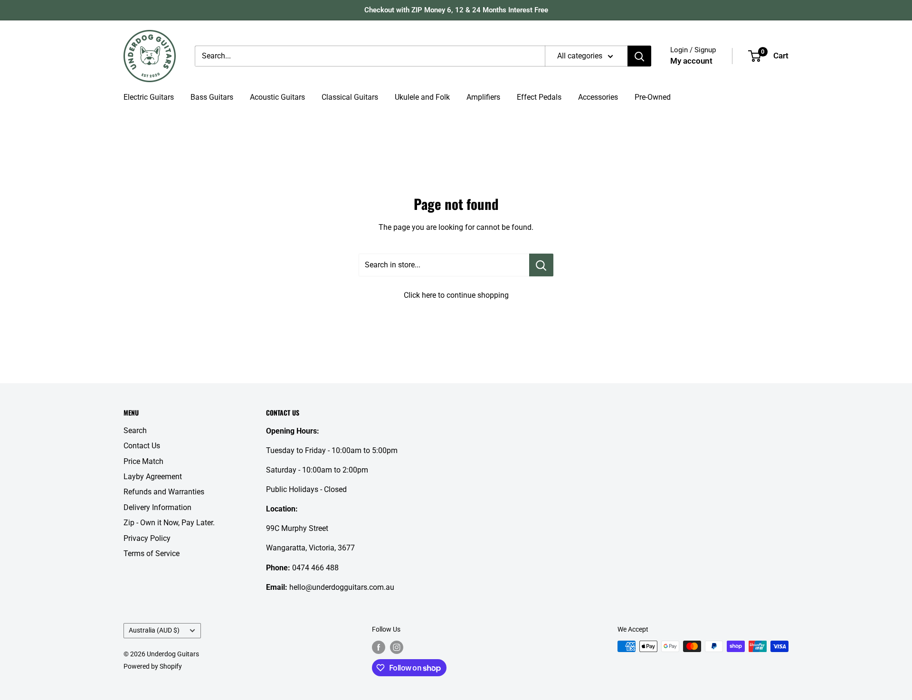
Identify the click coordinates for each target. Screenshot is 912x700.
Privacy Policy (147, 538)
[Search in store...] (541, 265)
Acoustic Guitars (277, 97)
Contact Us (142, 445)
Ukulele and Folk (422, 97)
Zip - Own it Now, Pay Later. (169, 522)
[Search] (639, 56)
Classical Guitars (350, 97)
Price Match (143, 461)
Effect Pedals (539, 97)
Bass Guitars (211, 97)
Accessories (598, 97)
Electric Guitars (149, 97)
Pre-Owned (653, 97)
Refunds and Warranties (164, 491)
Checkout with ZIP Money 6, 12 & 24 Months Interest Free (456, 10)
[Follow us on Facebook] (378, 647)
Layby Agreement (153, 476)
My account (691, 61)
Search (135, 430)
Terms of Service (152, 553)
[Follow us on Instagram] (396, 647)
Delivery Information (157, 507)
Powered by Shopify (153, 666)
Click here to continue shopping (456, 295)
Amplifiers (483, 97)
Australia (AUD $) (154, 630)
